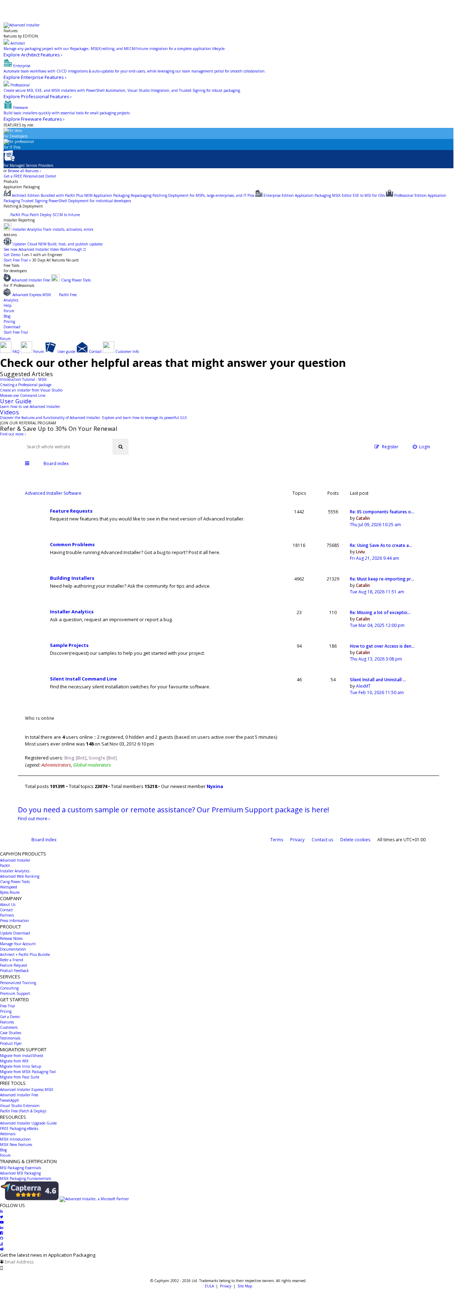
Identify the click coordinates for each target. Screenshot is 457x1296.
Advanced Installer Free (19, 1094)
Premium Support (15, 993)
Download (12, 326)
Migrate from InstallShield (21, 1055)
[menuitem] (422, 447)
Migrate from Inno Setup (20, 1066)
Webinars (7, 1133)
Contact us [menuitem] (322, 840)
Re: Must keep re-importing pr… (382, 579)
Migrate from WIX (14, 1060)
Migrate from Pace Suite (19, 1077)
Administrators (56, 765)
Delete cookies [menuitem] (355, 840)
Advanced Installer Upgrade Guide (28, 1123)
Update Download (15, 933)
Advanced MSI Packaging (20, 1173)
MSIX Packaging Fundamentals (25, 1178)
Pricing (9, 321)
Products (11, 181)
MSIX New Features (16, 1144)
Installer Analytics (72, 611)
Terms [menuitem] (276, 840)
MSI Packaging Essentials (20, 1167)
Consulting (9, 988)
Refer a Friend (11, 959)
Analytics (11, 300)
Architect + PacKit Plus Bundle (25, 954)
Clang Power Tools (15, 881)
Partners (7, 915)
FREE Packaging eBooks (19, 1128)
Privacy (225, 1285)
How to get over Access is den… (382, 646)
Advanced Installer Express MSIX (26, 1089)
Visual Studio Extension (20, 1105)
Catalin (363, 518)
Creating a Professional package (25, 384)
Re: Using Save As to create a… (381, 545)
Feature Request (13, 965)
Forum (9, 310)
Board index (43, 840)
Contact (6, 909)
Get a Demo (10, 1016)
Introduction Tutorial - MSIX (23, 379)
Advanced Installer (15, 860)
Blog (7, 316)
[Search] (120, 447)
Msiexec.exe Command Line (22, 395)
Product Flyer (11, 1043)
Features (10, 30)
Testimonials (10, 1038)
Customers (8, 1027)
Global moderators (92, 765)
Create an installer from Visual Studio (31, 390)
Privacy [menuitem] (297, 840)
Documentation (13, 949)
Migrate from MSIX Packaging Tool (28, 1071)
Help (7, 305)
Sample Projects (69, 645)
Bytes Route (10, 892)
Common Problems (72, 544)
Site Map (244, 1285)
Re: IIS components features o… (382, 512)
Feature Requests (71, 511)
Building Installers (72, 578)
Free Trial (7, 1005)
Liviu (360, 552)
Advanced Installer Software (53, 493)
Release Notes (11, 938)
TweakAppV (9, 1100)
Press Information (14, 920)
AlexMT (363, 686)
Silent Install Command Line (83, 679)
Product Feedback (14, 970)
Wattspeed (8, 886)
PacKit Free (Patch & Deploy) (23, 1110)
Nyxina (215, 786)
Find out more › (13, 434)
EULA (209, 1285)
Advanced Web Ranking (19, 876)
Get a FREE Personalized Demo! (30, 176)
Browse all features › (24, 170)
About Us (7, 904)
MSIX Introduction (15, 1139)
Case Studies (10, 1032)
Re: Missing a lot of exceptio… (380, 612)
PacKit (5, 865)
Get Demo (12, 254)
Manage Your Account (18, 943)
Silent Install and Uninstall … (378, 680)
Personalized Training (18, 982)
